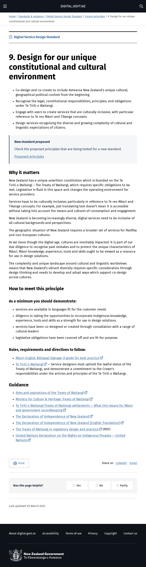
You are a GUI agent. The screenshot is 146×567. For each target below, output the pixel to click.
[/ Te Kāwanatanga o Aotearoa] (37, 555)
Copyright (110, 533)
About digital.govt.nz (22, 533)
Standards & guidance (31, 16)
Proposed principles (29, 156)
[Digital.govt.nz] (73, 6)
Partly (123, 485)
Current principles (95, 16)
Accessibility (50, 533)
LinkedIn (121, 463)
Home (12, 16)
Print (21, 463)
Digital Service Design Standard (64, 16)
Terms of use (74, 533)
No (101, 485)
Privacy (93, 533)
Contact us (130, 533)
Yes (78, 485)
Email (133, 463)
